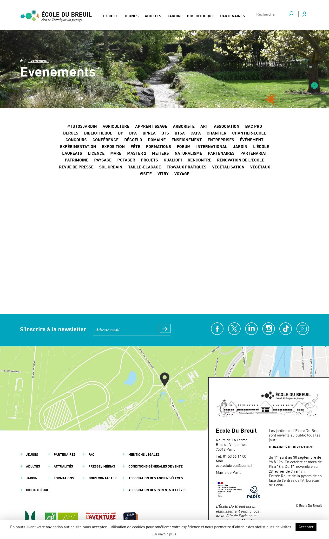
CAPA (196, 132)
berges (70, 132)
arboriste (184, 126)
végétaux (260, 166)
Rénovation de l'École (240, 159)
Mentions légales (143, 454)
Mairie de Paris (228, 472)
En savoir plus (164, 534)
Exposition (113, 146)
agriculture (116, 126)
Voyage (181, 173)
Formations (158, 146)
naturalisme (188, 153)
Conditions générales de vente (155, 466)
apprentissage (151, 126)
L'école (261, 146)
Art (204, 126)
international (211, 146)
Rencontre (199, 159)
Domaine (157, 139)
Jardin (174, 15)
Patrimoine (76, 159)
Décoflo (133, 139)
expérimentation (78, 146)
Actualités (63, 466)
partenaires (221, 153)
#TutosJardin (82, 126)
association (226, 126)
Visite (146, 173)
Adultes (153, 15)
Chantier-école (249, 132)
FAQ (91, 454)
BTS (165, 132)
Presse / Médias (101, 466)
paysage (103, 159)
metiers (160, 153)
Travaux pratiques (186, 166)
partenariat (253, 153)
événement (251, 139)
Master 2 (136, 153)
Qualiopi (173, 159)
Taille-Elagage (144, 166)
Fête (135, 146)
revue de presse (76, 166)
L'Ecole (110, 15)
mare (115, 153)
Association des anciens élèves (155, 478)
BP (120, 132)
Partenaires (232, 15)
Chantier (216, 132)
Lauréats (72, 153)
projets (149, 159)
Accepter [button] (306, 526)
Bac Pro (253, 126)
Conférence (105, 139)
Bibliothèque (200, 15)
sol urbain (110, 166)
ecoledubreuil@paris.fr (235, 465)
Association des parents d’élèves (157, 490)
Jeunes (131, 15)
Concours (76, 139)
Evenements (38, 60)
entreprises (221, 139)
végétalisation (228, 166)
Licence (96, 153)
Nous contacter (102, 478)
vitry (163, 173)
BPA (133, 132)
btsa (180, 132)
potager (126, 159)
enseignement (186, 139)
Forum (184, 146)
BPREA (149, 132)
